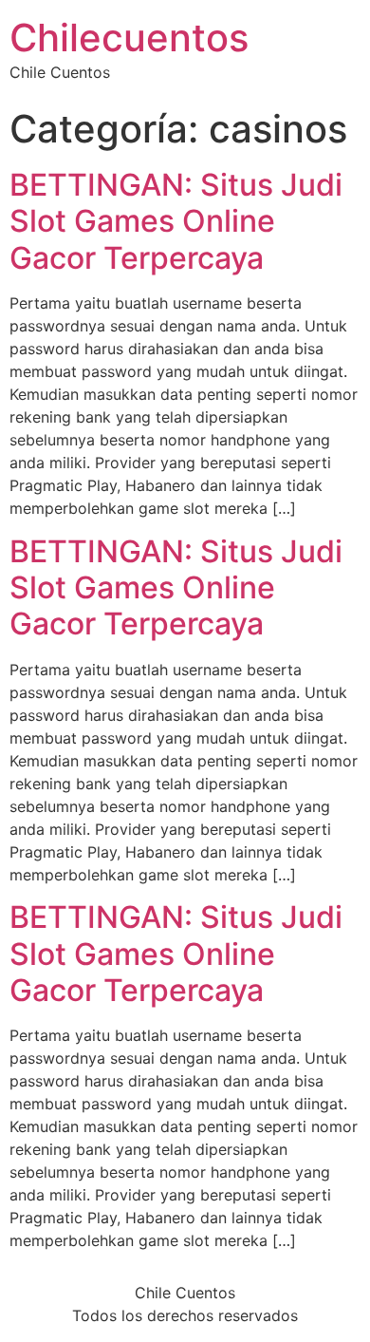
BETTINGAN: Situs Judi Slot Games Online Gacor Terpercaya (175, 221)
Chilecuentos (129, 37)
